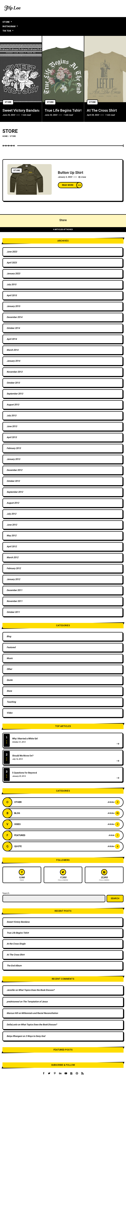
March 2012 (12, 557)
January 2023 (13, 273)
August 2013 (13, 404)
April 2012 (12, 546)
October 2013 (13, 382)
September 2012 (15, 492)
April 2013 (12, 437)
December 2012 (14, 470)
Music (10, 658)
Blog (9, 636)
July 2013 (11, 415)
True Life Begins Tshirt (63, 110)
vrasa (83, 177)
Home (5, 136)
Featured (11, 647)
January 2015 (13, 306)
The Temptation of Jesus (35, 1001)
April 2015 (12, 295)
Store (8, 102)
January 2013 (13, 459)
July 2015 (11, 284)
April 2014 (12, 339)
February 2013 (14, 448)
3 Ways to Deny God (35, 1036)
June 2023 (12, 251)
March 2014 (12, 350)
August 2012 (13, 503)
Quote (10, 680)
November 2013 (14, 372)
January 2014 (13, 361)
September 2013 (15, 393)
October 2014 (13, 328)
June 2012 (12, 524)
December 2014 (14, 317)
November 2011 (14, 601)
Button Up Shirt (70, 172)
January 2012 (13, 579)
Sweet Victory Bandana (20, 110)
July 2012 (11, 514)
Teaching (11, 702)
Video (9, 713)
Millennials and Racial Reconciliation (39, 1013)
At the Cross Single (16, 943)
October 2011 (13, 612)
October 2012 (13, 481)
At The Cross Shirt (102, 110)
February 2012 (14, 568)
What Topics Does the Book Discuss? (36, 990)
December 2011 (14, 590)
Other (9, 669)
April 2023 (12, 262)
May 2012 (11, 535)
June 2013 (12, 426)
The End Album (14, 965)
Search (5, 893)
